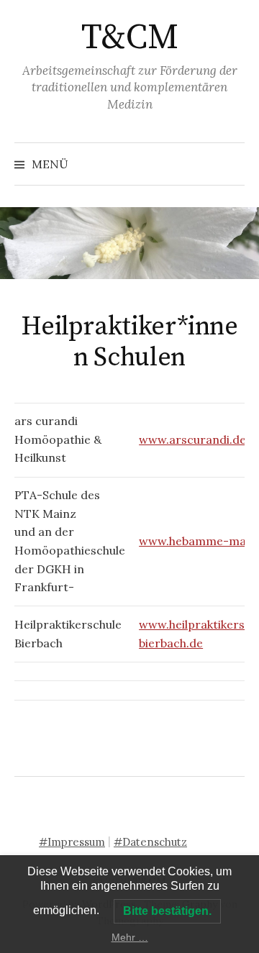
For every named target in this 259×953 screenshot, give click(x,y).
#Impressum (72, 842)
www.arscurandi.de (192, 439)
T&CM (129, 38)
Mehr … (130, 937)
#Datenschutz (150, 842)
